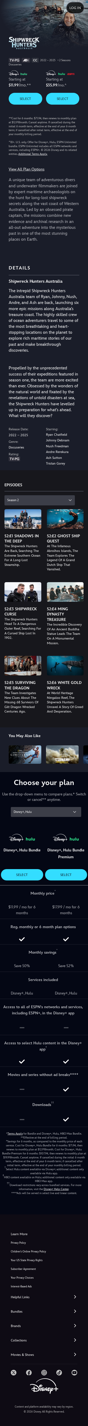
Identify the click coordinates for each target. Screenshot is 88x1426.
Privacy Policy (18, 1242)
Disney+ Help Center (56, 1189)
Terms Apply (15, 1133)
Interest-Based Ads (21, 1286)
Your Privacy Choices (22, 1277)
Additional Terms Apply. (32, 154)
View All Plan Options (26, 169)
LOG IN (75, 8)
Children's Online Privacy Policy (28, 1251)
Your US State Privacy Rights (26, 1260)
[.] (13, 1372)
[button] (44, 1297)
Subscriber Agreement (23, 1269)
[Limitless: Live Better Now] (25, 754)
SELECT (25, 99)
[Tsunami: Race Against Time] (62, 754)
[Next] (80, 754)
